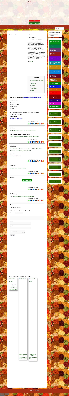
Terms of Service (36, 390)
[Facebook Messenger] (34, 123)
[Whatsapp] (28, 123)
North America (26, 136)
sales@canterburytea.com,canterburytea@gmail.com (23, 196)
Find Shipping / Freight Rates (12, 28)
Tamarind (29, 150)
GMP (13, 168)
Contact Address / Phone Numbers (37, 80)
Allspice (11, 148)
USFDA (24, 168)
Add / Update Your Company (18, 26)
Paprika (17, 150)
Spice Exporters (20, 130)
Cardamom (21, 148)
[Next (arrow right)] (3, 395)
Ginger (40, 148)
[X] (36, 123)
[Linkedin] (39, 123)
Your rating (12, 212)
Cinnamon (25, 148)
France (21, 136)
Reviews (32, 90)
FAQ (26, 28)
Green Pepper (12, 150)
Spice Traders (33, 130)
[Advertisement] (34, 11)
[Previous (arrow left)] (1, 395)
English (58, 28)
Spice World (31, 28)
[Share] (6, 394)
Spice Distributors (13, 130)
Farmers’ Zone (20, 28)
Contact (53, 28)
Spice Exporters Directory (34, 2)
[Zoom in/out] (1, 394)
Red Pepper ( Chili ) (23, 150)
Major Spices (33, 83)
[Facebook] (30, 123)
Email (11, 226)
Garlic (37, 148)
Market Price (44, 28)
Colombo (31, 61)
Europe (18, 136)
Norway (30, 136)
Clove (29, 148)
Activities (32, 81)
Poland (34, 136)
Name (11, 221)
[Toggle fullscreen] (3, 394)
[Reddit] (38, 123)
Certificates (33, 85)
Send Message (34, 88)
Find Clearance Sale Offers (39, 26)
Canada (15, 136)
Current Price (38, 28)
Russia (37, 136)
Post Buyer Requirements (34, 20)
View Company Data (13, 289)
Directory (8, 26)
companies (22, 34)
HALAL (16, 168)
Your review (12, 214)
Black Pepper (16, 148)
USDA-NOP (20, 168)
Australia (11, 136)
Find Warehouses (48, 26)
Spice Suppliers (27, 130)
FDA (11, 168)
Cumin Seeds (33, 148)
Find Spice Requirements (30, 26)
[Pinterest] (41, 123)
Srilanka (26, 34)
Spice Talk (49, 28)
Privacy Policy (32, 390)
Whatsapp (33, 86)
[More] (43, 123)
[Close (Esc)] (8, 394)
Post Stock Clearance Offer (34, 23)
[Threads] (32, 123)
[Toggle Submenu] (59, 114)
